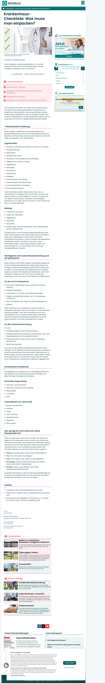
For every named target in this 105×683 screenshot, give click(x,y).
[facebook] (39, 626)
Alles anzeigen (69, 87)
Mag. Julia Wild (8, 512)
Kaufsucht (58, 83)
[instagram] (43, 626)
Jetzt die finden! (69, 101)
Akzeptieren (69, 663)
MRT (23, 246)
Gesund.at (60, 680)
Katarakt (58, 81)
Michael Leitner (8, 518)
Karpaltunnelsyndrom (61, 78)
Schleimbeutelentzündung (32, 583)
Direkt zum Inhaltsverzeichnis (15, 60)
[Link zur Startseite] (12, 3)
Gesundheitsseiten (26, 638)
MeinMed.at (31, 680)
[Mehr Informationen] (43, 74)
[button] (6, 665)
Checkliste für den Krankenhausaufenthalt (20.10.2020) (24, 490)
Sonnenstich (25, 564)
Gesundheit (9, 8)
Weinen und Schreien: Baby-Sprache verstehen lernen (64, 646)
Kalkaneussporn (60, 73)
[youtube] (47, 626)
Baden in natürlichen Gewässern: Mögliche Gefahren (34, 541)
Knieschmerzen (26, 606)
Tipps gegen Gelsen (28, 552)
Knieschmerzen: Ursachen (31, 594)
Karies (57, 75)
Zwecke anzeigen (69, 667)
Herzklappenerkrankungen (56, 640)
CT (20, 246)
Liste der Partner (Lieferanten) (18, 675)
